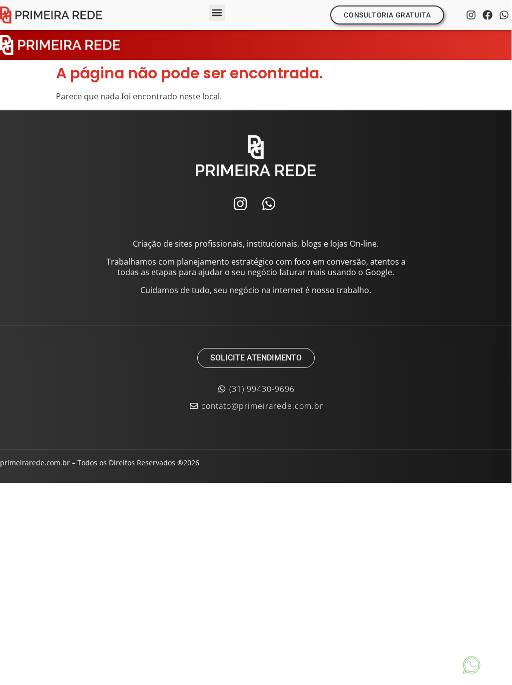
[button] (217, 12)
